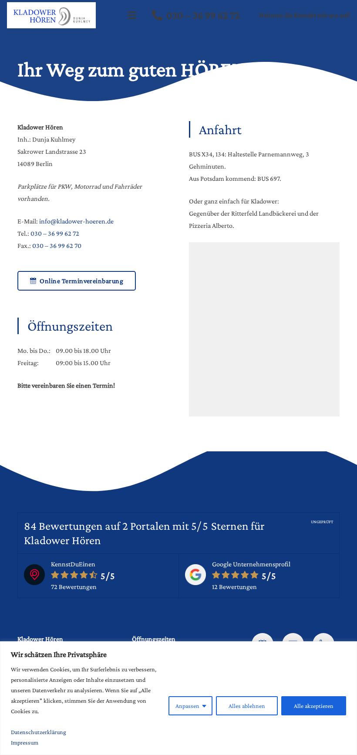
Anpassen (187, 705)
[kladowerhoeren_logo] (51, 15)
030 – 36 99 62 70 (56, 245)
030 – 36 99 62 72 (54, 233)
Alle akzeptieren (313, 705)
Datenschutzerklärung (38, 731)
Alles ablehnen (247, 705)
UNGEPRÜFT (322, 521)
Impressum (24, 742)
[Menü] (132, 15)
